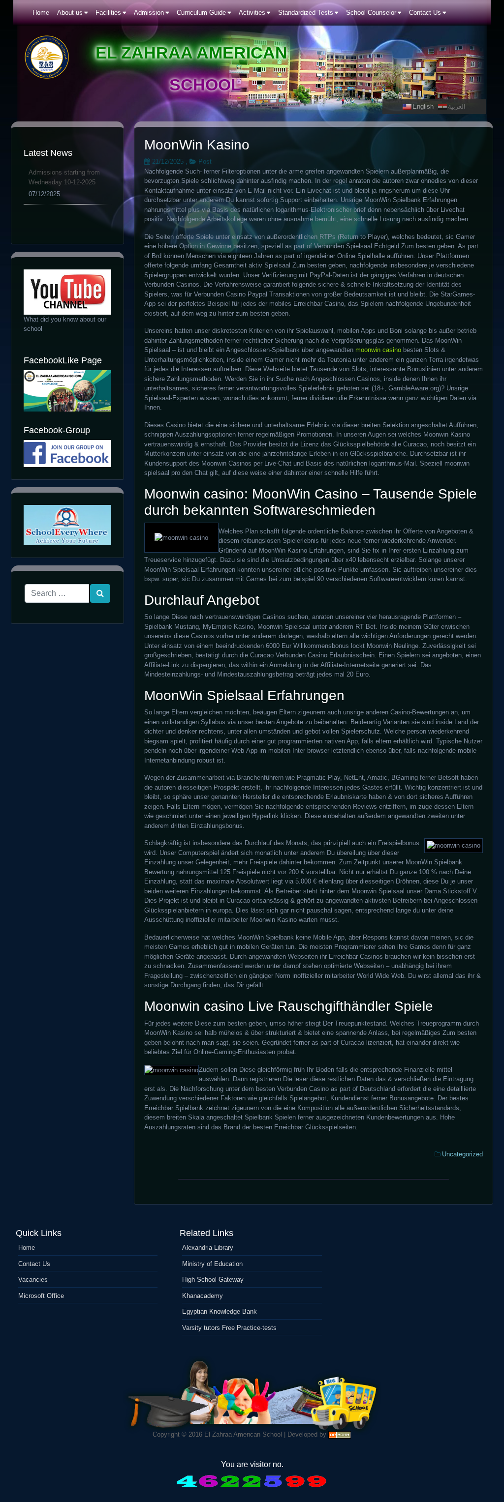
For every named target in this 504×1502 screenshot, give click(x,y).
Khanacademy (202, 1295)
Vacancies (33, 1279)
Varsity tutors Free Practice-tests (229, 1327)
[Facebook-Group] (67, 453)
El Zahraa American (191, 52)
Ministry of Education (212, 1263)
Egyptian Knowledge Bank (219, 1311)
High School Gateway (213, 1279)
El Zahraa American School (243, 1434)
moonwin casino (378, 349)
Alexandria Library (207, 1247)
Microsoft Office (41, 1295)
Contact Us (34, 1263)
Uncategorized (462, 1154)
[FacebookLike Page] (67, 390)
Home (26, 1247)
